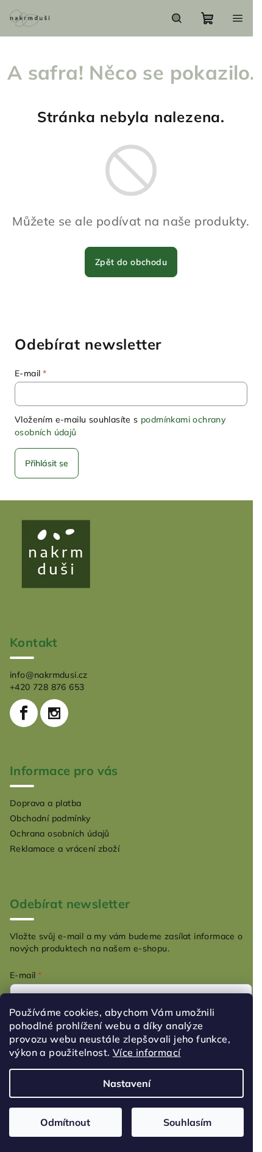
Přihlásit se (46, 463)
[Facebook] (24, 713)
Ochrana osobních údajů (60, 833)
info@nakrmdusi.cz (49, 674)
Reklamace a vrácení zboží (64, 848)
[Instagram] (54, 713)
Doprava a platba (45, 803)
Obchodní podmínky (50, 818)
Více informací (147, 1052)
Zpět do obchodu (131, 262)
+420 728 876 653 (47, 686)
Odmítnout (65, 1122)
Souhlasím (187, 1122)
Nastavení (126, 1083)
